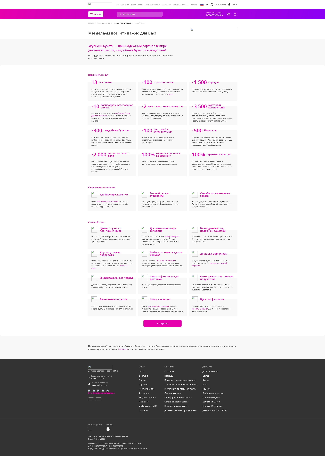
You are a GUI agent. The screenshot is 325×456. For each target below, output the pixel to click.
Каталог (98, 14)
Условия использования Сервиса (180, 384)
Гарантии (140, 4)
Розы (205, 384)
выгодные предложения (158, 306)
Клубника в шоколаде (213, 393)
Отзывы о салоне (172, 393)
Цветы (205, 375)
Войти (234, 4)
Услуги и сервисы (147, 397)
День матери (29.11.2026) (214, 410)
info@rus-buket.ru (99, 385)
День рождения (210, 371)
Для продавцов (152, 4)
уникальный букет (200, 309)
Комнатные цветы (211, 397)
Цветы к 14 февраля (212, 406)
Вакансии (143, 410)
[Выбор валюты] (207, 4)
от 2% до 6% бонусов (166, 260)
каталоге (123, 349)
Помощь (185, 4)
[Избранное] (228, 14)
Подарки (206, 388)
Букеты (205, 380)
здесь (170, 94)
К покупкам (162, 323)
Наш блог (144, 401)
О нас (118, 4)
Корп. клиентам (165, 4)
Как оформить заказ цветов (178, 397)
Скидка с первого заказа (176, 401)
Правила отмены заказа (176, 406)
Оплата (133, 4)
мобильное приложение (107, 201)
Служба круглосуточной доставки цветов (109, 436)
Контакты (176, 4)
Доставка (125, 4)
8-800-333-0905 (97, 378)
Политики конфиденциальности (180, 380)
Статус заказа (220, 4)
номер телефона (172, 236)
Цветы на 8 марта (211, 401)
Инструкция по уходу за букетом (180, 388)
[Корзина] (235, 14)
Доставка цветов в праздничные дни (180, 412)
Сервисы (193, 4)
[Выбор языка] (202, 4)
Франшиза (144, 393)
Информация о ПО (148, 406)
